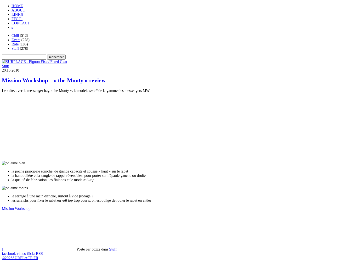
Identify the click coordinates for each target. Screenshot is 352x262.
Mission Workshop (16, 208)
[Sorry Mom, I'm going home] (34, 62)
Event (15, 40)
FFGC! (17, 19)
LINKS (17, 14)
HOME (17, 6)
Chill (15, 35)
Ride (15, 44)
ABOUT (18, 10)
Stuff (15, 48)
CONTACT (20, 23)
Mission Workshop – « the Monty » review (54, 80)
